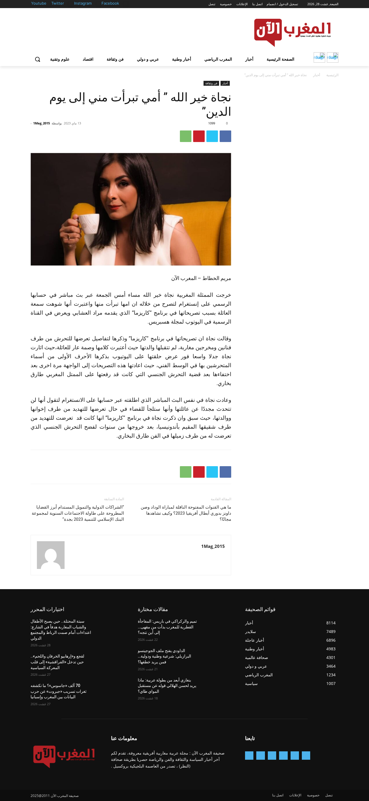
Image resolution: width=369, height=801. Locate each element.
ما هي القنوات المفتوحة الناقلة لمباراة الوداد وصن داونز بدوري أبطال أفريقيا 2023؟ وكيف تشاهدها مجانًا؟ (186, 513)
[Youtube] (48, 3)
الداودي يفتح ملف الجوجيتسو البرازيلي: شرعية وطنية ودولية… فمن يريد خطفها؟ (164, 656)
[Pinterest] (199, 136)
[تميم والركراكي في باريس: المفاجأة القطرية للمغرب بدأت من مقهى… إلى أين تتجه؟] (217, 628)
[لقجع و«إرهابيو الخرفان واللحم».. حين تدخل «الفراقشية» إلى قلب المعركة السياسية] (110, 663)
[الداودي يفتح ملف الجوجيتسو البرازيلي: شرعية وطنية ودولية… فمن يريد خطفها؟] (217, 658)
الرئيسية (332, 74)
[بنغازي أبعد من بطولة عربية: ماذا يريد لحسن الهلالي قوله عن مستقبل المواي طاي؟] (217, 687)
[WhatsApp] (185, 136)
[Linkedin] (272, 755)
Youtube (38, 3)
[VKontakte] (249, 755)
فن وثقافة (211, 83)
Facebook (110, 3)
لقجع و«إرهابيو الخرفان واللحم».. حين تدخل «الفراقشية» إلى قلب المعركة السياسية (57, 662)
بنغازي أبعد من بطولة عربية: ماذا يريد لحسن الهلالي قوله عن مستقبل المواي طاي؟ (167, 686)
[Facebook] (125, 3)
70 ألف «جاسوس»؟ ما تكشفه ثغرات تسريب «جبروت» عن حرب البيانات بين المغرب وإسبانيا (58, 691)
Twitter (57, 3)
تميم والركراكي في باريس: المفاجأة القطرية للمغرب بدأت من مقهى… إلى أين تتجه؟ (167, 627)
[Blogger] (306, 755)
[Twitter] (70, 3)
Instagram (83, 3)
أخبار (316, 74)
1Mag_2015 (41, 123)
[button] (37, 59)
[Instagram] (98, 3)
